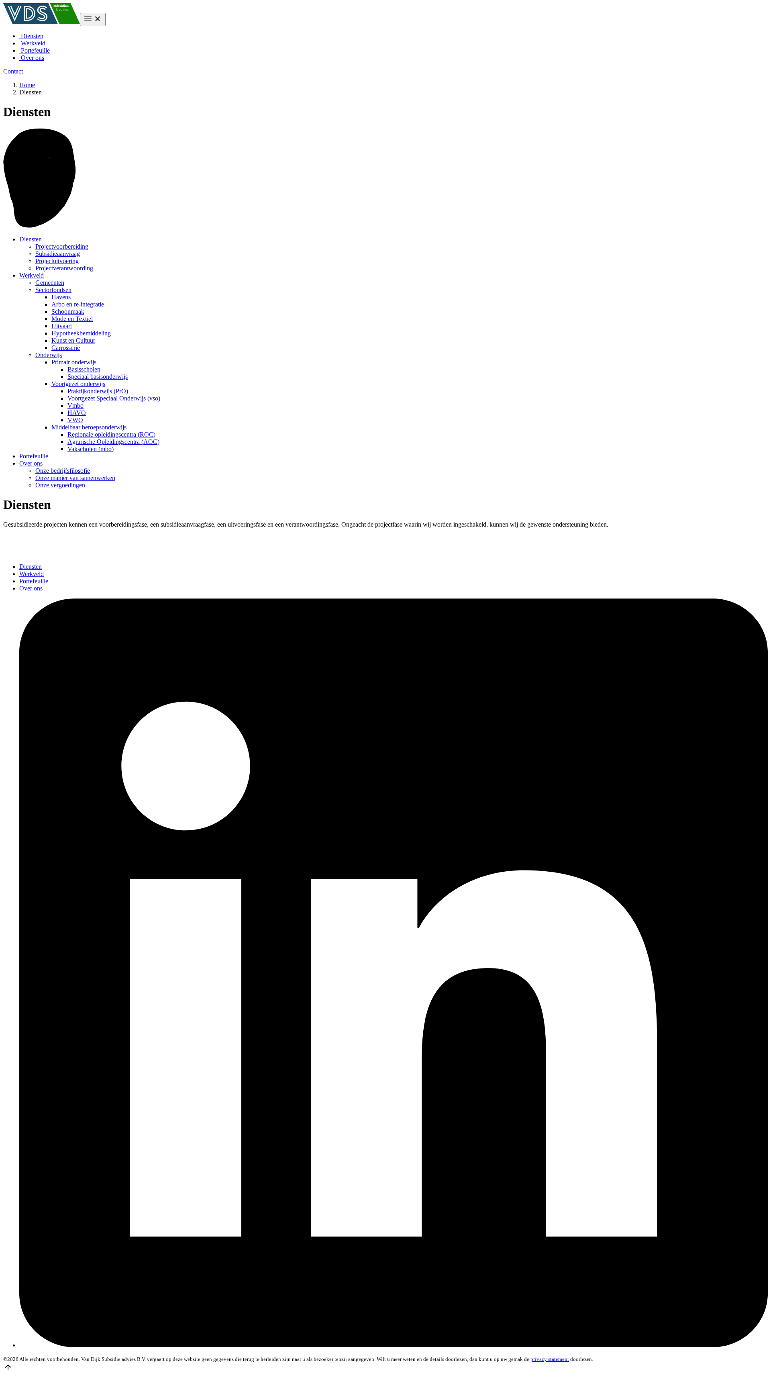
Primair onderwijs (73, 362)
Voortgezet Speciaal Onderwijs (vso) (113, 398)
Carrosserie (65, 347)
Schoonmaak (67, 311)
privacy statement (549, 1359)
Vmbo (75, 405)
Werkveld (32, 43)
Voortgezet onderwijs (78, 383)
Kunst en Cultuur (73, 340)
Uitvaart (61, 326)
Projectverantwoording (64, 268)
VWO (75, 420)
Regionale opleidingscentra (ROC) (111, 434)
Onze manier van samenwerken (75, 477)
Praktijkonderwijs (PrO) (97, 391)
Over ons (31, 57)
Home (27, 85)
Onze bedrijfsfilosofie (62, 470)
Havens (61, 297)
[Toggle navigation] (93, 19)
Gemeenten (49, 282)
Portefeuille (34, 50)
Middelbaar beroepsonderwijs (88, 427)
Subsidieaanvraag (57, 253)
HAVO (76, 412)
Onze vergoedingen (60, 485)
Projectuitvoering (57, 260)
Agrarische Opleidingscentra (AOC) (113, 441)
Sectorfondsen (53, 289)
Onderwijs (48, 354)
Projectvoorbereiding (61, 246)
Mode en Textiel (72, 318)
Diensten (31, 36)
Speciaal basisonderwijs (97, 376)
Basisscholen (83, 369)
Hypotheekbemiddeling (81, 333)
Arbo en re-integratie (77, 304)
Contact (13, 71)
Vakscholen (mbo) (90, 448)
